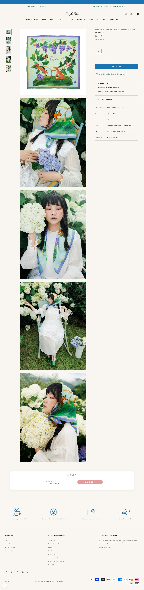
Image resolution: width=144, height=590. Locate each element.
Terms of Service (10, 547)
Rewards (114, 20)
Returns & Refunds (53, 544)
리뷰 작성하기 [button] (90, 482)
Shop (71, 20)
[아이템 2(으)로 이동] (8, 40)
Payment (50, 547)
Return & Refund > (106, 99)
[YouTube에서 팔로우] (23, 572)
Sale (104, 20)
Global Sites (8, 544)
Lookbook (93, 20)
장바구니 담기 (116, 66)
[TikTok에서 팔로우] (28, 572)
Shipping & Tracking (54, 540)
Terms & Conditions (54, 558)
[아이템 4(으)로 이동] (8, 59)
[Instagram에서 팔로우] (12, 572)
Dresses (60, 20)
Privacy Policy (52, 554)
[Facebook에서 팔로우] (6, 572)
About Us (81, 20)
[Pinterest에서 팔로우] (17, 572)
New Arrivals (32, 20)
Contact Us (51, 565)
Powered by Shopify (57, 582)
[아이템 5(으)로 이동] (8, 69)
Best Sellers (47, 20)
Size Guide (51, 551)
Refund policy (9, 551)
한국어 (7, 582)
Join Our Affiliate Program (56, 561)
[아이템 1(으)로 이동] (8, 32)
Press (6, 540)
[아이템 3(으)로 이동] (8, 50)
